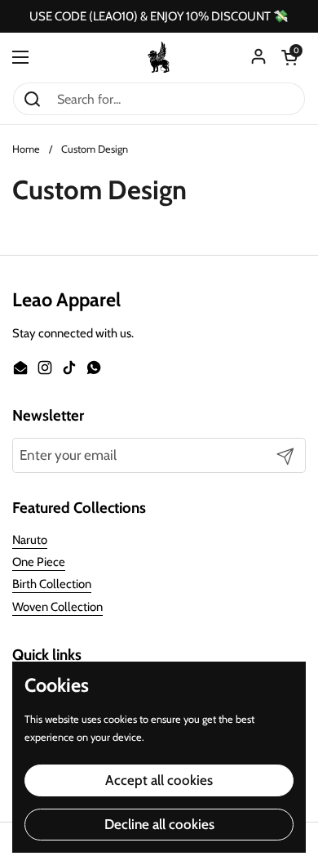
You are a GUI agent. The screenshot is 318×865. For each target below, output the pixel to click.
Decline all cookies (159, 824)
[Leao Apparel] (159, 57)
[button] (289, 57)
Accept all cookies (159, 780)
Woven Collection (57, 607)
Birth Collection (51, 584)
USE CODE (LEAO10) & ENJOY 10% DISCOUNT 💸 (159, 17)
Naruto (29, 540)
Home (26, 149)
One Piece (38, 562)
